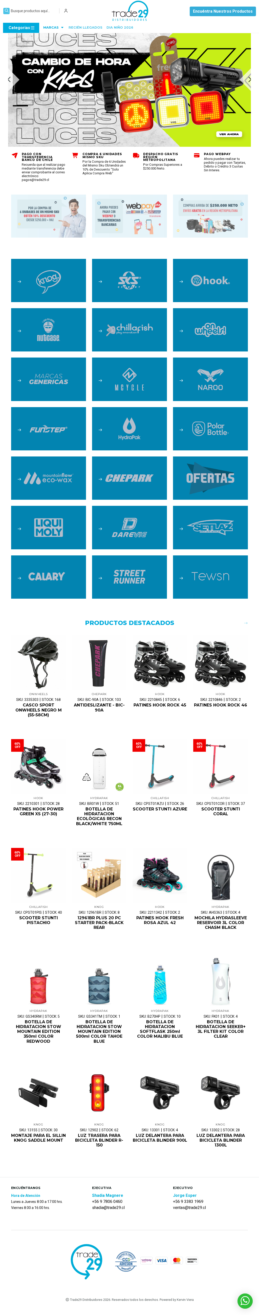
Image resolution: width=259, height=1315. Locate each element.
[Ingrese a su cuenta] (65, 10)
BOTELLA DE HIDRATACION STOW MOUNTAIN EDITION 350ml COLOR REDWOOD (38, 1031)
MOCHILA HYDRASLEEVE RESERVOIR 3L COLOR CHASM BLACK (221, 922)
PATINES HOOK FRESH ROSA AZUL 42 (160, 920)
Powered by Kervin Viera (177, 1300)
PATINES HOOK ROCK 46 (220, 705)
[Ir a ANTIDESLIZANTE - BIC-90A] (99, 662)
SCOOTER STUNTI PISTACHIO (38, 920)
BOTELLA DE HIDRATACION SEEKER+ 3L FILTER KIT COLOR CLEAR (221, 1029)
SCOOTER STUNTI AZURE (160, 809)
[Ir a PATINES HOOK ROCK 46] (220, 662)
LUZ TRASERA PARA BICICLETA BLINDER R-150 (99, 1140)
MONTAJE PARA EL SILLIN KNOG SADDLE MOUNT (38, 1138)
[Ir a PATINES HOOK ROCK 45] (160, 662)
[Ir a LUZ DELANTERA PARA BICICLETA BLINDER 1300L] (220, 1093)
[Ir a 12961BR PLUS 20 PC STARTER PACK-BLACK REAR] (99, 875)
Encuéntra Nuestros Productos (223, 11)
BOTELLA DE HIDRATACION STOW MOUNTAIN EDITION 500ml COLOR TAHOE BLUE (99, 1031)
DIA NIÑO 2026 (119, 27)
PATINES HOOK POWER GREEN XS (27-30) (38, 811)
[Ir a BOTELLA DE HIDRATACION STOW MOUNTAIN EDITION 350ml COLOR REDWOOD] (38, 979)
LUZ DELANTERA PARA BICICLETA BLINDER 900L (160, 1138)
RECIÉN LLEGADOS (85, 27)
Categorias (19, 27)
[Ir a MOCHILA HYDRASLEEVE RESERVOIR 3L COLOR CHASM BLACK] (220, 875)
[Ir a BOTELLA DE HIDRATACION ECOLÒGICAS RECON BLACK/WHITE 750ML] (99, 766)
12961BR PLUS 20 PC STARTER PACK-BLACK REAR (99, 922)
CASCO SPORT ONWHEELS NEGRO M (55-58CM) (38, 710)
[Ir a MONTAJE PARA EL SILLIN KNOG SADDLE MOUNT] (38, 1093)
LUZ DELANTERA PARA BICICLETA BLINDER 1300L (221, 1140)
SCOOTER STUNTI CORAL (220, 811)
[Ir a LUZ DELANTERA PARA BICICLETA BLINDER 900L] (160, 1093)
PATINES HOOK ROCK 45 (160, 705)
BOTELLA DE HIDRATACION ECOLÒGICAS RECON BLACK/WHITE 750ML (99, 816)
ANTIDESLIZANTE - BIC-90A (99, 707)
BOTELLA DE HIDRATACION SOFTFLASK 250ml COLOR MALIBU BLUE (160, 1029)
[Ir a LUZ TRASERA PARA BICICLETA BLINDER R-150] (99, 1093)
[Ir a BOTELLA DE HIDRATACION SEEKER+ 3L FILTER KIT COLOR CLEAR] (220, 979)
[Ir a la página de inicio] (130, 11)
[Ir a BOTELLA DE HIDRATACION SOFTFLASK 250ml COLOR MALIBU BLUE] (160, 979)
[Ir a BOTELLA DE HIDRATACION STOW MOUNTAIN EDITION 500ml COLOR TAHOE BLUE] (99, 979)
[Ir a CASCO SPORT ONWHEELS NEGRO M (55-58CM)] (38, 662)
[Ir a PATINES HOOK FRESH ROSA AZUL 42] (160, 875)
